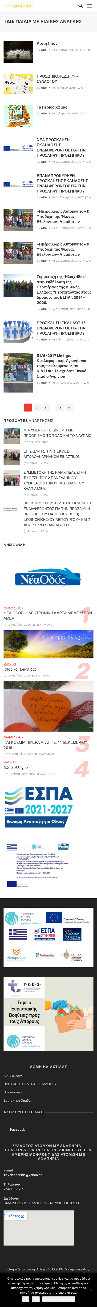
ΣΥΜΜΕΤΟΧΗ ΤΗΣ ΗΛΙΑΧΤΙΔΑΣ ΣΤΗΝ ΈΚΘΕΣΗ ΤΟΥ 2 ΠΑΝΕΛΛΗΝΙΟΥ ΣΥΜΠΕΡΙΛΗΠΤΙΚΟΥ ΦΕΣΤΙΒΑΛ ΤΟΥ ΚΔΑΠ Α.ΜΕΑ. (55, 480)
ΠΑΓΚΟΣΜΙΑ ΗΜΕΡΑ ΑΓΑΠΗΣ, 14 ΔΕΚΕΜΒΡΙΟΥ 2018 (45, 745)
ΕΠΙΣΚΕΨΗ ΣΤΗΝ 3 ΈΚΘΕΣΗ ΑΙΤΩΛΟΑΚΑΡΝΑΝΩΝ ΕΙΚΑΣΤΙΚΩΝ (52, 454)
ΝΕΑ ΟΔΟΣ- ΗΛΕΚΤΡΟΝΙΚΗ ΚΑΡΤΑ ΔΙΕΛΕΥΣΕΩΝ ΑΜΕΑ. (48, 615)
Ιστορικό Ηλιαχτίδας (20, 669)
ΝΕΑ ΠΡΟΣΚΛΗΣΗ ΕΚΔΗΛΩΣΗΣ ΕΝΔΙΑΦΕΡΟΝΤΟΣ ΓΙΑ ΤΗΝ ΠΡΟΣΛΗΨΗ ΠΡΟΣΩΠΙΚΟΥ (61, 148)
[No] (91, 1290)
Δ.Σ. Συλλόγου (16, 767)
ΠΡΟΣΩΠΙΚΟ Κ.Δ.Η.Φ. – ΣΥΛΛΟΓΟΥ (57, 79)
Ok (26, 1299)
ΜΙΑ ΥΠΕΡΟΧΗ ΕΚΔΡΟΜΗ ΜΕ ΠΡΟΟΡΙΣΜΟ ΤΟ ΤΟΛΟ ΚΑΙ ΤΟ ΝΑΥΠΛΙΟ (58, 433)
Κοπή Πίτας (47, 43)
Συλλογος (10, 664)
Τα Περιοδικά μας (52, 107)
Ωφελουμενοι (13, 1092)
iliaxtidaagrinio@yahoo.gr (23, 1175)
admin (46, 50)
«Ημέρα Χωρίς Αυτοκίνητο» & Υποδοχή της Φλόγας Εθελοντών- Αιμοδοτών (63, 216)
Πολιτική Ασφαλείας (58, 1299)
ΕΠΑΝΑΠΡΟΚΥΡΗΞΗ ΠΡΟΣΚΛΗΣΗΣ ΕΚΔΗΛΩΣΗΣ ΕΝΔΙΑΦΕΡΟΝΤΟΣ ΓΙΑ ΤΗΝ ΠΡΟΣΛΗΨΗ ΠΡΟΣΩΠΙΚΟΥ (62, 183)
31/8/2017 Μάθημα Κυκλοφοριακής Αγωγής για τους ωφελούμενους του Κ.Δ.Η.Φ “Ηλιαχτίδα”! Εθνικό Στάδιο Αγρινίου (61, 365)
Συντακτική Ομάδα (17, 1101)
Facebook (17, 1130)
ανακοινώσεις (13, 608)
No (36, 1299)
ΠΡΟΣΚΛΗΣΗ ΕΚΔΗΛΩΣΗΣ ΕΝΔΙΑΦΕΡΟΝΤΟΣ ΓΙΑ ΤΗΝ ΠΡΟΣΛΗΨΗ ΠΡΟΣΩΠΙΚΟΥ (61, 328)
